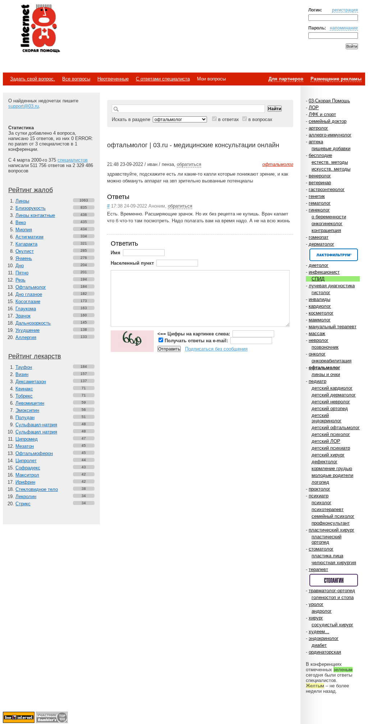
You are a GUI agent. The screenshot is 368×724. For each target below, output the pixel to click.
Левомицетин (29, 403)
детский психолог (331, 434)
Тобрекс (24, 396)
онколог (317, 354)
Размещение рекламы (336, 79)
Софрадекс (27, 467)
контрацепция (326, 230)
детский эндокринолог (326, 418)
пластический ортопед (326, 539)
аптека (316, 141)
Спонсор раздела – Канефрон (333, 255)
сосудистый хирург (332, 624)
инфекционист (324, 272)
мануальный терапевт (332, 326)
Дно (19, 265)
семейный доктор (327, 121)
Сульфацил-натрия (36, 424)
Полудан (24, 417)
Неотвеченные (113, 79)
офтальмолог (324, 367)
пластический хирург (331, 530)
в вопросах (260, 119)
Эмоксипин (27, 410)
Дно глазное (28, 294)
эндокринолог (324, 638)
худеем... (319, 631)
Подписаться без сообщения (216, 349)
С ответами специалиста (163, 79)
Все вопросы (76, 79)
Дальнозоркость (33, 323)
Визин (21, 374)
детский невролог (331, 401)
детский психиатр (331, 448)
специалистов (73, 160)
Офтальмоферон (34, 453)
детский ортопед (330, 408)
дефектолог (324, 461)
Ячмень (23, 258)
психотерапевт (328, 509)
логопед (320, 482)
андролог (322, 611)
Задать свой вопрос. (32, 79)
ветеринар (320, 182)
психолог (321, 502)
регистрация (345, 10)
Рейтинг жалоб (30, 190)
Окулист (24, 251)
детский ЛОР (326, 441)
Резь (20, 280)
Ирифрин (25, 482)
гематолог (320, 203)
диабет (319, 645)
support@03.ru (23, 106)
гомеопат (318, 237)
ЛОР (314, 107)
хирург (316, 618)
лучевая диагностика (332, 285)
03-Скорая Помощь (329, 100)
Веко (20, 222)
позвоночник (325, 347)
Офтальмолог (30, 287)
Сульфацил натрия (36, 432)
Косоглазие (27, 301)
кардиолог (320, 306)
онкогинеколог (327, 223)
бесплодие (320, 155)
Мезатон (24, 446)
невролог (318, 340)
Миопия (23, 229)
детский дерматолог (334, 395)
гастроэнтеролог (327, 189)
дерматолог (321, 244)
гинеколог (319, 210)
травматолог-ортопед (332, 590)
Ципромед (26, 439)
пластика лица (327, 555)
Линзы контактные (35, 215)
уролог (316, 604)
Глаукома (25, 308)
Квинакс (24, 388)
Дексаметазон (30, 381)
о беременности (329, 216)
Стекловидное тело (36, 489)
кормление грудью (332, 468)
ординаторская (325, 652)
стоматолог (321, 549)
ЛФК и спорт (322, 114)
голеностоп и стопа (333, 597)
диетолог (318, 265)
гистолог (321, 292)
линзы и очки (326, 374)
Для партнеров (285, 79)
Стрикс (23, 503)
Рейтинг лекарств (34, 356)
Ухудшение (27, 330)
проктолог (319, 489)
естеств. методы (330, 162)
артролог (318, 128)
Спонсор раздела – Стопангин (333, 580)
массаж (317, 333)
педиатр (317, 381)
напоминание (344, 27)
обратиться (189, 164)
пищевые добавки (331, 148)
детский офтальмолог (336, 427)
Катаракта (26, 244)
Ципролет (26, 460)
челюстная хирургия (334, 562)
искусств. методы (331, 169)
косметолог (321, 313)
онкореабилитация (331, 360)
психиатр (318, 495)
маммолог (320, 319)
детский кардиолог (332, 388)
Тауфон (23, 367)
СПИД (318, 279)
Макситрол (27, 475)
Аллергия (25, 337)
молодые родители (332, 475)
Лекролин (25, 496)
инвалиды (319, 299)
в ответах (228, 119)
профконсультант (331, 523)
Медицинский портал (40, 29)
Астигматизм (29, 237)
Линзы (22, 201)
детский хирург (328, 455)
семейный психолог (333, 516)
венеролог (320, 175)
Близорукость (30, 208)
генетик (317, 196)
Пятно (21, 272)
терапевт (318, 569)
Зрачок (23, 316)
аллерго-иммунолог (330, 135)
